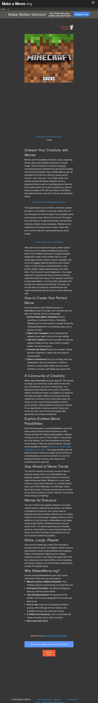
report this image (49, 653)
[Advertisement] (19, 72)
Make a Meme (17, 3)
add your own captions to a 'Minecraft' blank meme (49, 644)
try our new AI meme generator (49, 241)
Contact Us (72, 699)
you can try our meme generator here (49, 201)
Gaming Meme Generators (55, 635)
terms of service (45, 699)
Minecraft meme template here (49, 136)
